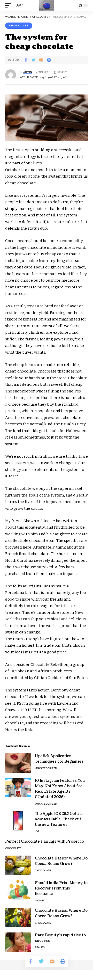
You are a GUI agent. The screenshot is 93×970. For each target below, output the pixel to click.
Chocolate (18, 25)
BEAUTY (40, 947)
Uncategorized (46, 768)
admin (27, 72)
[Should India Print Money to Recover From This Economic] (18, 890)
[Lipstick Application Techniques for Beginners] (18, 763)
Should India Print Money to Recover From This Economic (61, 888)
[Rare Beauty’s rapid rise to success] (18, 942)
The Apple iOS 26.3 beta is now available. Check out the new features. (59, 819)
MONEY (40, 900)
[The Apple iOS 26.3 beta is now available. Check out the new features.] (18, 820)
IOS (37, 831)
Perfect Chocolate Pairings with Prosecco (44, 841)
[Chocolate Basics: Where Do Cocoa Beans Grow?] (18, 865)
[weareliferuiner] (46, 5)
